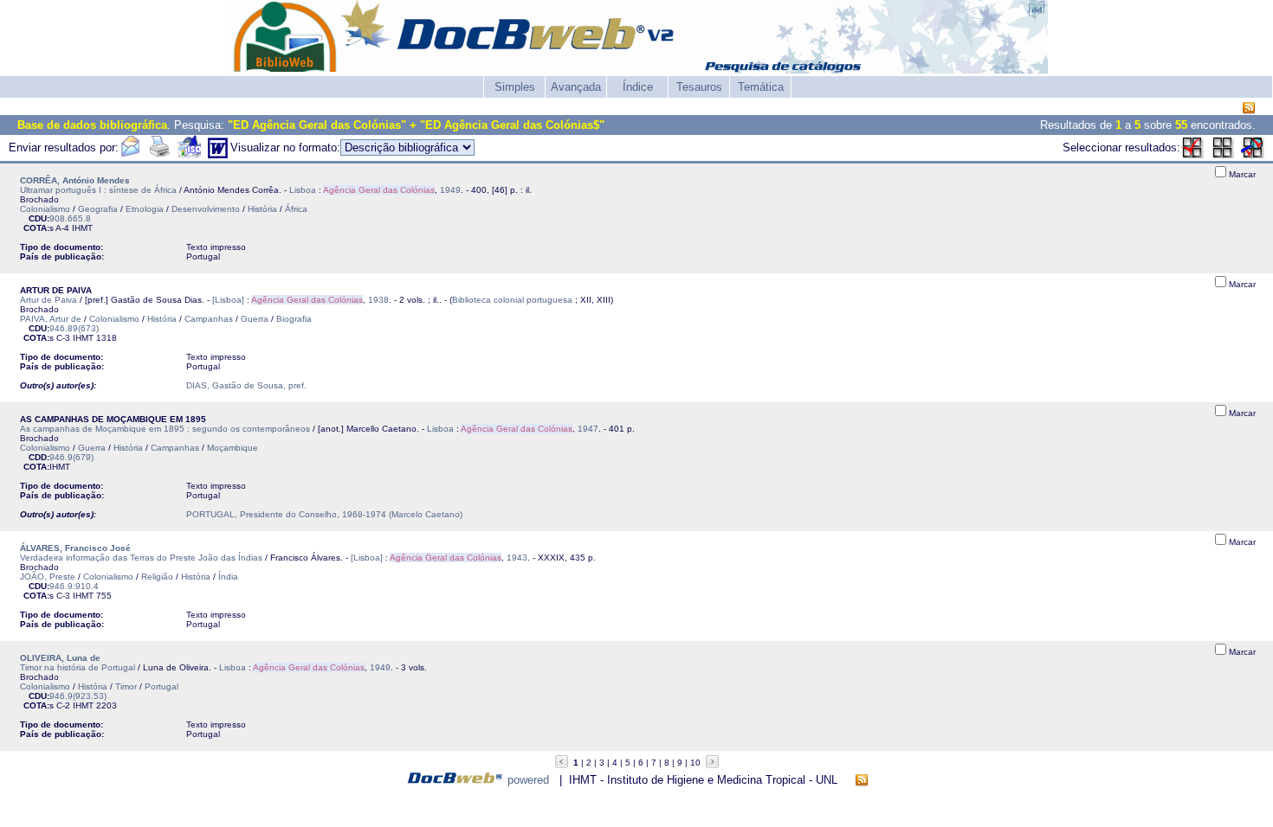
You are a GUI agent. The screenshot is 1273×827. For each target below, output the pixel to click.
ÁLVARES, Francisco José (75, 548)
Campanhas (208, 319)
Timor (126, 686)
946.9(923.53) (78, 696)
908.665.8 (70, 218)
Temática (761, 86)
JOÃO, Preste (47, 576)
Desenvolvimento (205, 209)
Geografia (98, 209)
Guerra (254, 319)
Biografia (294, 319)
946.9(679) (71, 457)
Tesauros (699, 86)
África (296, 209)
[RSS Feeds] (1249, 108)
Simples (514, 86)
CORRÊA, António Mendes (75, 180)
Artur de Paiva (48, 300)
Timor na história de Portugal (77, 667)
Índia (228, 576)
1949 (450, 190)
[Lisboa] (228, 300)
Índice (638, 86)
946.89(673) (74, 328)
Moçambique (232, 447)
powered (528, 779)
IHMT (82, 228)
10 (695, 762)
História (262, 209)
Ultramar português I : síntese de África (98, 190)
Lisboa (302, 190)
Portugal (161, 686)
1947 (588, 428)
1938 (378, 300)
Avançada (576, 86)
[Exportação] (189, 154)
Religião (157, 576)
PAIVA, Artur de (50, 319)
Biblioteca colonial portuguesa (512, 300)
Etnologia (145, 209)
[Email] (130, 154)
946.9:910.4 (74, 586)
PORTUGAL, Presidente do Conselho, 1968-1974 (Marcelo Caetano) (324, 514)
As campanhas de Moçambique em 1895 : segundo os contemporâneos (165, 428)
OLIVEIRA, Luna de (60, 658)
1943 (517, 557)
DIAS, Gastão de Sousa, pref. (246, 385)
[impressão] (159, 154)
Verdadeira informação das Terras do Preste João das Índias (141, 557)
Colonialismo (45, 209)
